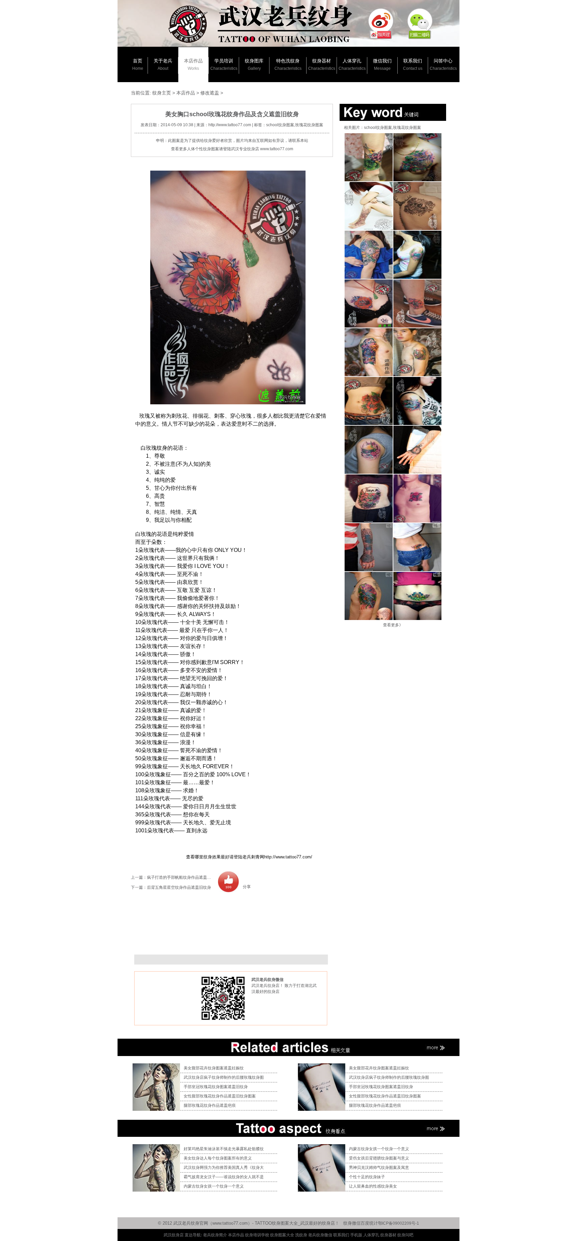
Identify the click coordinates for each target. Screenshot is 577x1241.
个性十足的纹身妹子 (367, 1177)
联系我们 (412, 64)
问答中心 (443, 64)
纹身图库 (254, 64)
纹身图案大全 (282, 1235)
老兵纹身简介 (215, 1235)
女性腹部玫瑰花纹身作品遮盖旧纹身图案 (220, 1096)
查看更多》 (393, 625)
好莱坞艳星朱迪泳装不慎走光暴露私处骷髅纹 (224, 1149)
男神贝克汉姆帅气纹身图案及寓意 (379, 1167)
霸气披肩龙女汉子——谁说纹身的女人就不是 (224, 1177)
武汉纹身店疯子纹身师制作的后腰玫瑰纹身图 (224, 1077)
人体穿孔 (352, 64)
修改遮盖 (209, 92)
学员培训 (223, 64)
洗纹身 (301, 1235)
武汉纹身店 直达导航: (183, 1235)
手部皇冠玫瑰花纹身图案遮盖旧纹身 (216, 1086)
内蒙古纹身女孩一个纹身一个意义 (214, 1186)
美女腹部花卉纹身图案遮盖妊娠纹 (214, 1068)
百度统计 (369, 1223)
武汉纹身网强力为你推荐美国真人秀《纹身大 (224, 1167)
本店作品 (193, 64)
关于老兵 (163, 64)
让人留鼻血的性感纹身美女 (373, 1186)
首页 (137, 64)
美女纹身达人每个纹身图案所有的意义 (218, 1158)
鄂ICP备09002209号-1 (398, 1223)
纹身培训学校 (257, 1235)
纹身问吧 (405, 1235)
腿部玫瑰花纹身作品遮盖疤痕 (210, 1105)
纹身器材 (321, 64)
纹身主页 (161, 92)
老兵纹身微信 (320, 1235)
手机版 (356, 1235)
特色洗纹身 (288, 64)
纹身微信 (352, 1223)
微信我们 (382, 64)
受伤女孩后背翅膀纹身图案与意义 (379, 1158)
